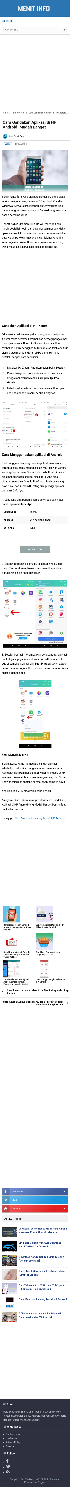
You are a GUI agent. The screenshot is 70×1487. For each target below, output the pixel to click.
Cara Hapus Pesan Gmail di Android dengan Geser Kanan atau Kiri (17, 927)
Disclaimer (11, 1438)
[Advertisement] (35, 71)
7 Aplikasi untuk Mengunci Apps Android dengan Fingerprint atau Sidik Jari (16, 981)
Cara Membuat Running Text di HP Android (40, 818)
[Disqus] (35, 1051)
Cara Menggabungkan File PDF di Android (50, 980)
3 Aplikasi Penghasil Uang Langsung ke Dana (48, 953)
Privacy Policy (13, 1442)
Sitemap (10, 1446)
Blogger (42, 1482)
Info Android (21, 144)
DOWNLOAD (35, 549)
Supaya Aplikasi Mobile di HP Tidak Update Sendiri (50, 926)
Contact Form (13, 1434)
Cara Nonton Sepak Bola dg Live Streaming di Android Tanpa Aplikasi (16, 954)
